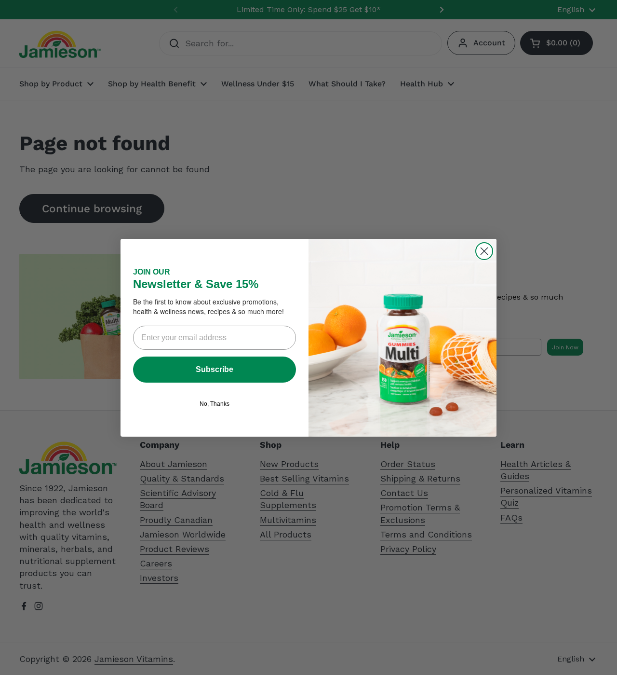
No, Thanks (214, 403)
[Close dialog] (484, 251)
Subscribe (214, 369)
